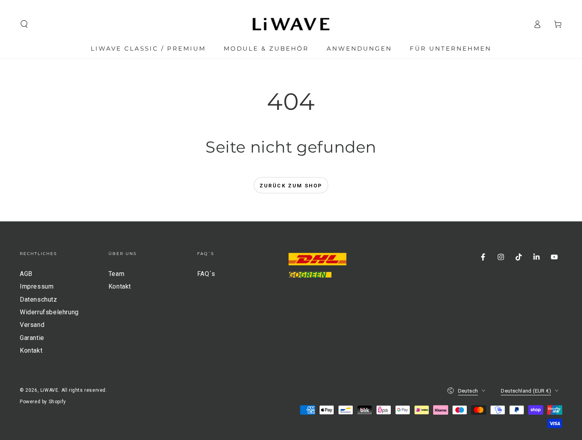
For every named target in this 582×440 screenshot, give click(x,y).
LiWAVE (49, 390)
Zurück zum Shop (291, 186)
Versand (32, 325)
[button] (24, 24)
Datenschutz (38, 299)
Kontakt (31, 350)
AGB (26, 274)
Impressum (36, 286)
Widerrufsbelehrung (49, 312)
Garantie (32, 338)
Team (116, 274)
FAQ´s (206, 274)
